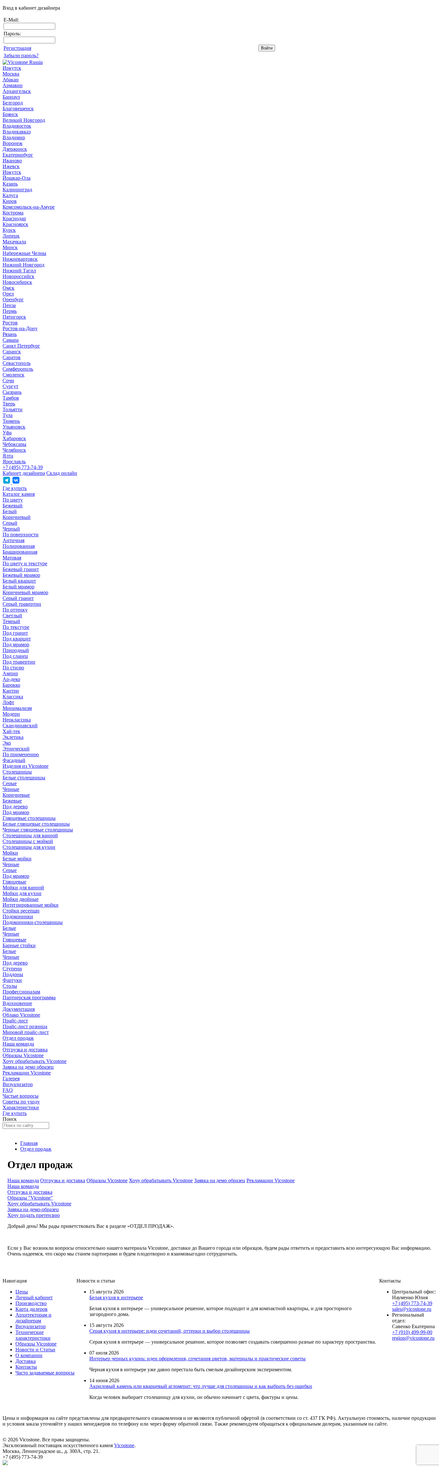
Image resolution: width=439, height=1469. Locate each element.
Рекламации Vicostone (27, 1072)
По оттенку (15, 609)
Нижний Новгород (23, 265)
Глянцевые (14, 881)
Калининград (17, 189)
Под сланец (15, 656)
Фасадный (14, 760)
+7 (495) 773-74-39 (23, 467)
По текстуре (16, 627)
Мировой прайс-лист (26, 1032)
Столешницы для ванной (30, 835)
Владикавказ (17, 131)
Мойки (10, 853)
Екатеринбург (18, 155)
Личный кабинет (34, 1297)
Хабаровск (14, 438)
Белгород (13, 102)
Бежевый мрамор (21, 575)
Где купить (15, 488)
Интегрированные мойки (30, 905)
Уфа (7, 432)
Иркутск (12, 68)
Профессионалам (21, 991)
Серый (10, 523)
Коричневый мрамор (25, 592)
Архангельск (17, 91)
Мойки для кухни (22, 893)
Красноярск (15, 224)
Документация (19, 1009)
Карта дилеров (31, 1309)
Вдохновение (17, 1003)
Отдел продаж (18, 1038)
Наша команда (18, 1044)
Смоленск (13, 374)
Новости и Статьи (35, 1349)
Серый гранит (18, 598)
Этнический (16, 748)
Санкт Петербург (21, 346)
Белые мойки (17, 858)
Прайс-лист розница (25, 1026)
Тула (8, 415)
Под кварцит (17, 638)
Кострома (13, 212)
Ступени (12, 968)
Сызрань (12, 392)
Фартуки (12, 980)
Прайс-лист (15, 1020)
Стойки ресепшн (21, 910)
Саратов (12, 357)
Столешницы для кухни (29, 847)
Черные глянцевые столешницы (38, 829)
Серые (10, 783)
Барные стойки (19, 945)
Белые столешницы (24, 777)
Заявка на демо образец (28, 1067)
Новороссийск (18, 276)
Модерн (11, 714)
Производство (31, 1303)
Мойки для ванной (23, 887)
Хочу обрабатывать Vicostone (35, 1061)
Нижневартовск (20, 259)
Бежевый (12, 505)
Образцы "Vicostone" (30, 1198)
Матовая (12, 557)
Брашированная (20, 552)
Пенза (9, 305)
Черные (11, 789)
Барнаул (11, 97)
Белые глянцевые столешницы (36, 824)
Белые (9, 928)
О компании (28, 1355)
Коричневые (16, 795)
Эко (7, 743)
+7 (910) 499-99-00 (412, 1332)
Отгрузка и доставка (25, 1049)
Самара (11, 340)
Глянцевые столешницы (29, 818)
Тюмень (11, 421)
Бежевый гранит (21, 569)
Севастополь (17, 363)
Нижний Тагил (19, 270)
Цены (21, 1291)
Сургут (10, 386)
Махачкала (14, 241)
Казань (10, 183)
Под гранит (15, 633)
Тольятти (12, 409)
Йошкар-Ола (17, 178)
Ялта (8, 455)
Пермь (10, 311)
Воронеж (12, 143)
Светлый (12, 615)
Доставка (25, 1361)
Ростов (10, 322)
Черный (11, 528)
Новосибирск (17, 282)
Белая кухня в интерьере (116, 1297)
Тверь (9, 403)
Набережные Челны (24, 253)
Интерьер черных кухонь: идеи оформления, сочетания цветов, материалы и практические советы (197, 1358)
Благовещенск (18, 108)
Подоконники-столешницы (33, 922)
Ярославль (14, 461)
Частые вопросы (21, 1096)
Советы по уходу (21, 1101)
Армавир (12, 85)
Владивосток (17, 126)
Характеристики (21, 1107)
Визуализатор (18, 1084)
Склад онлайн (61, 473)
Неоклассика (17, 719)
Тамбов (11, 398)
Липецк (11, 236)
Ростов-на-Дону (20, 328)
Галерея (11, 1078)
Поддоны (13, 974)
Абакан (11, 79)
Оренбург (13, 299)
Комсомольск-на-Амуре (29, 207)
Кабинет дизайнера (24, 473)
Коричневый (17, 517)
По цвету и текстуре (25, 563)
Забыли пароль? (21, 55)
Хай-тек (11, 731)
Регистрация (17, 48)
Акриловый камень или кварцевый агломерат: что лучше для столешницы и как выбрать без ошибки (200, 1386)
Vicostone (124, 1445)
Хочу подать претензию (33, 1215)
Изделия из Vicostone (26, 766)
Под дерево (15, 806)
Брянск (10, 114)
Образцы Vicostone (23, 1055)
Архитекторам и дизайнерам (33, 1317)
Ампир (10, 673)
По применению (21, 754)
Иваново (12, 160)
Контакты (26, 1367)
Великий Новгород (24, 120)
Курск (9, 230)
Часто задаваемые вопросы (45, 1372)
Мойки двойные (21, 899)
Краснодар (14, 218)
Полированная (19, 546)
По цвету (13, 500)
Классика (13, 696)
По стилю (13, 667)
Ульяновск (14, 427)
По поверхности (21, 534)
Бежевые (12, 800)
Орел (8, 293)
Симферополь (18, 369)
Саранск (12, 351)
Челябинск (14, 450)
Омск (8, 288)
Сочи (8, 380)
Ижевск (11, 166)
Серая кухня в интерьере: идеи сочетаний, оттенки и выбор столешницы (169, 1331)
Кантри (11, 691)
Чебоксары (14, 444)
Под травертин (19, 662)
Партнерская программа (29, 997)
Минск (10, 247)
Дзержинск (15, 149)
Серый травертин (22, 604)
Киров (10, 201)
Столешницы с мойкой (28, 841)
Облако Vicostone (21, 1015)
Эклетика (13, 737)
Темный (11, 621)
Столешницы (17, 772)
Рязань (10, 334)
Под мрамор (16, 644)
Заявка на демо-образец (33, 1209)
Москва (11, 74)
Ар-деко (11, 679)
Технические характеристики (32, 1335)
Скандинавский (20, 725)
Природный (16, 650)
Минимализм (17, 708)
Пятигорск (14, 317)
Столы (10, 986)
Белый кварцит (19, 581)
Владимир (14, 137)
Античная (13, 540)
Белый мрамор (18, 586)
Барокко (11, 685)
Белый (10, 511)
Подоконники (18, 916)
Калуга (10, 195)
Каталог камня (19, 494)
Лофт (8, 702)
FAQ (8, 1090)
